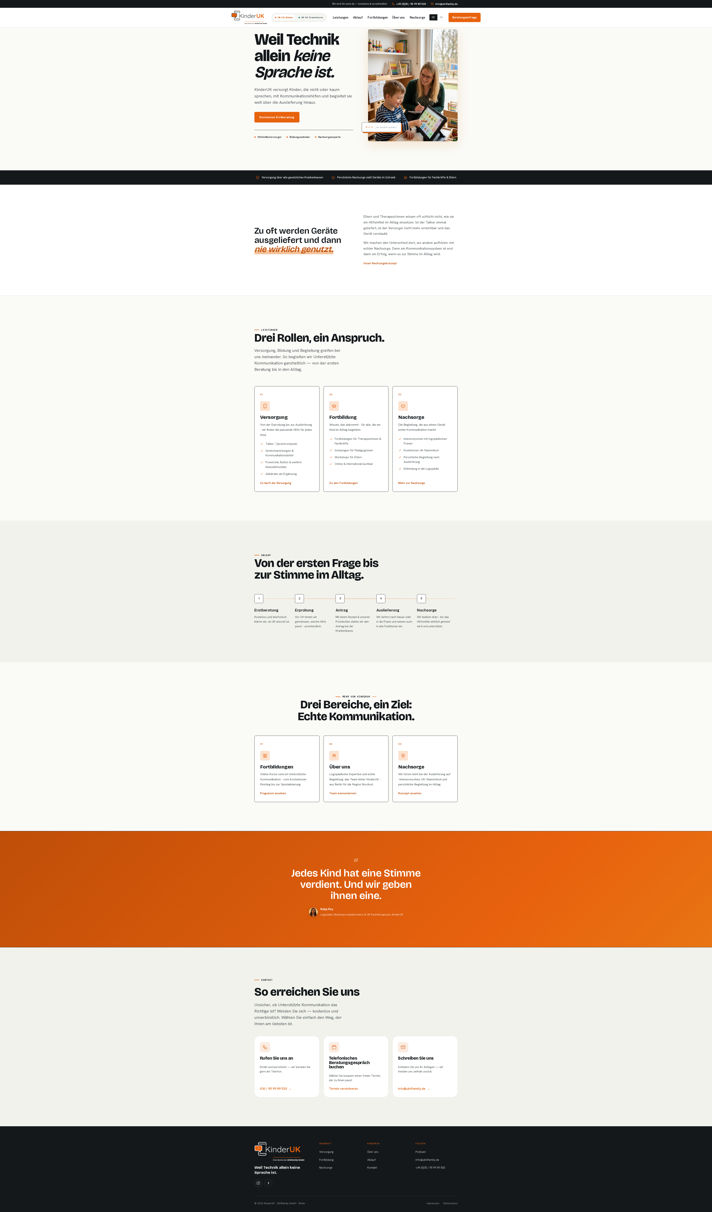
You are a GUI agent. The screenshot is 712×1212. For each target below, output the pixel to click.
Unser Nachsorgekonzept (380, 263)
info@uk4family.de (427, 1160)
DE (433, 17)
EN (441, 17)
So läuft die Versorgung (275, 483)
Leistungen (340, 17)
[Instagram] (258, 1183)
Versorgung (326, 1152)
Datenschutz (450, 1203)
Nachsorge (417, 17)
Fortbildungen (377, 17)
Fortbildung (326, 1160)
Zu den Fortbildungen (343, 483)
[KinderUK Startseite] (249, 17)
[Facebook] (268, 1183)
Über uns (398, 17)
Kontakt (372, 1168)
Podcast (421, 1152)
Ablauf (357, 17)
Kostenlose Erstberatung (276, 117)
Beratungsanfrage (464, 17)
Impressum (433, 1203)
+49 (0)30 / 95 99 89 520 (430, 1168)
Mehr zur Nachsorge (411, 483)
